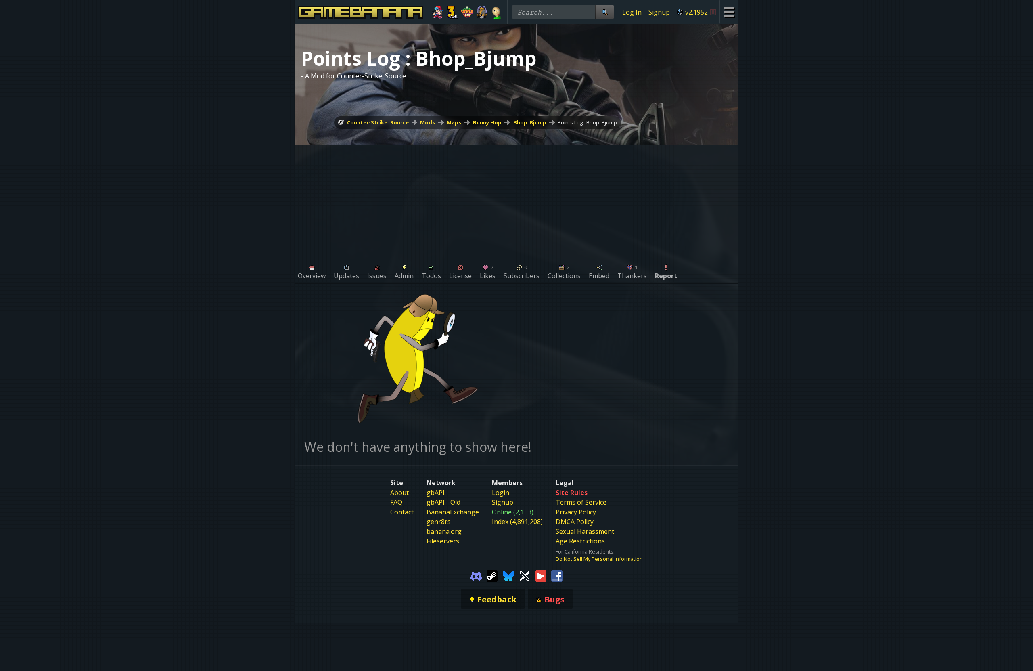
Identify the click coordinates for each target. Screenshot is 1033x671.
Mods (427, 122)
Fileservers (443, 541)
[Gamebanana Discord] (476, 575)
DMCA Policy (575, 521)
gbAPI (436, 492)
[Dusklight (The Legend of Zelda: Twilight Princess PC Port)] (482, 12)
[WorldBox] (467, 12)
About (399, 492)
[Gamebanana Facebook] (556, 575)
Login (500, 492)
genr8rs (439, 521)
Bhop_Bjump (529, 122)
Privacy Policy (576, 511)
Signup (659, 12)
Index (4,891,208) (517, 521)
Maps (454, 122)
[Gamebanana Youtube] (540, 575)
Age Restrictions (580, 541)
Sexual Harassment (585, 531)
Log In (632, 12)
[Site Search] (604, 12)
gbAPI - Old (443, 502)
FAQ (396, 502)
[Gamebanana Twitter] (524, 575)
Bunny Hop (487, 122)
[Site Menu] (728, 12)
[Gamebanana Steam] (492, 575)
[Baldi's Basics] (496, 12)
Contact (402, 511)
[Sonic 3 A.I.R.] (452, 12)
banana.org (444, 531)
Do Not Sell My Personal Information (599, 558)
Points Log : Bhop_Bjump (587, 122)
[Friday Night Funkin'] (437, 12)
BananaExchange (453, 511)
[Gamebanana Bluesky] (508, 575)
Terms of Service (581, 502)
